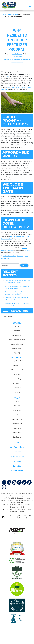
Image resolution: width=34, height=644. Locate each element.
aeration (24, 248)
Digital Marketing (18, 517)
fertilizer (7, 76)
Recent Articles (13, 14)
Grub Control (17, 374)
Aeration (17, 331)
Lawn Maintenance (17, 62)
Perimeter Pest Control (17, 361)
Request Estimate (17, 471)
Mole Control (17, 383)
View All (17, 353)
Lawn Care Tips (17, 419)
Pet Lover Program (17, 379)
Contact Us (17, 466)
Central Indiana (8, 60)
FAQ (17, 415)
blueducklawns (17, 54)
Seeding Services (17, 344)
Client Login (17, 461)
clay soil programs (7, 250)
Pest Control (17, 365)
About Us (17, 401)
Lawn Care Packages (17, 447)
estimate (27, 250)
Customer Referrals (17, 456)
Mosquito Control (17, 370)
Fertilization (18, 60)
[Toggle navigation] (29, 6)
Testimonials (17, 410)
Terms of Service (27, 494)
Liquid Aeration (17, 335)
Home (5, 14)
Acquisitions (17, 452)
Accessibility (19, 496)
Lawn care (26, 60)
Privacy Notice (9, 496)
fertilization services (9, 256)
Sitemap (26, 496)
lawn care (20, 256)
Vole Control (17, 388)
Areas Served (17, 406)
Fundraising (17, 437)
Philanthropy (17, 432)
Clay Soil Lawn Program (17, 340)
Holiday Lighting (17, 348)
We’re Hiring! (17, 428)
